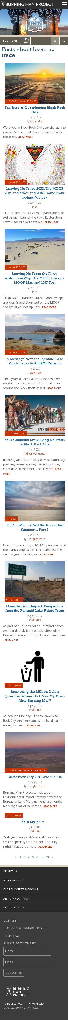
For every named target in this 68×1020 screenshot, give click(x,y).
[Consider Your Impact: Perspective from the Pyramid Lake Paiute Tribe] (35, 581)
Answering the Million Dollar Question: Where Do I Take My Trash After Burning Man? (35, 696)
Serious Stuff (13, 599)
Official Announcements (31, 770)
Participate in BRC (15, 433)
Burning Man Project (36, 539)
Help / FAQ (11, 935)
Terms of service (12, 1003)
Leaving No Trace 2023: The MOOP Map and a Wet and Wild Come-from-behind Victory (34, 193)
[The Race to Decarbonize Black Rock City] (35, 83)
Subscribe (13, 973)
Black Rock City (15, 880)
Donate (9, 920)
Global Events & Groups (20, 889)
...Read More (25, 137)
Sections (10, 40)
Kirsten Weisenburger (36, 453)
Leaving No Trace (26, 101)
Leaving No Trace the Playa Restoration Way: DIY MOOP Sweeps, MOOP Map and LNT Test (34, 278)
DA (36, 206)
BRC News (11, 101)
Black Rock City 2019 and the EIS (35, 777)
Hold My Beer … (35, 822)
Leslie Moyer (36, 372)
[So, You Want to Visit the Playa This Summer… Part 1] (35, 500)
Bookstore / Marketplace (24, 928)
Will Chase (36, 619)
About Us (10, 871)
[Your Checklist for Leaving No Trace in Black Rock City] (35, 415)
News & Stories (14, 907)
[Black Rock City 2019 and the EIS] (35, 752)
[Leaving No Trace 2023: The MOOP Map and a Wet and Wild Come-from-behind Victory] (35, 164)
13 (47, 857)
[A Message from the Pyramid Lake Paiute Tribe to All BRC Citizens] (35, 334)
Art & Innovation (16, 898)
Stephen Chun (36, 121)
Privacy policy (37, 1003)
